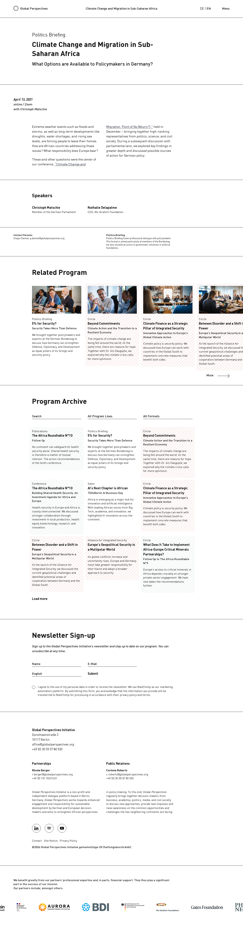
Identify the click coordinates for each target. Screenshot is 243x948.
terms (146, 695)
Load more (39, 599)
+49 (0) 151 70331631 (44, 778)
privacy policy (128, 695)
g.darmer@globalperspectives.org (47, 238)
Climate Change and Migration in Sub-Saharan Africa (121, 8)
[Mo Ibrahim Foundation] (152, 907)
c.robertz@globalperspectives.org (127, 774)
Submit (93, 673)
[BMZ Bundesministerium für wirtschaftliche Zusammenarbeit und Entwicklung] (116, 907)
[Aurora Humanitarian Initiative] (38, 907)
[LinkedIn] (36, 828)
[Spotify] (49, 828)
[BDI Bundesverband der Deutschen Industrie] (79, 907)
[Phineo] (225, 907)
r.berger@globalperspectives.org (52, 774)
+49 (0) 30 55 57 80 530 (47, 749)
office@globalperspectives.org (53, 744)
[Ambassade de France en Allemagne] (5, 907)
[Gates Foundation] (191, 907)
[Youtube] (62, 828)
